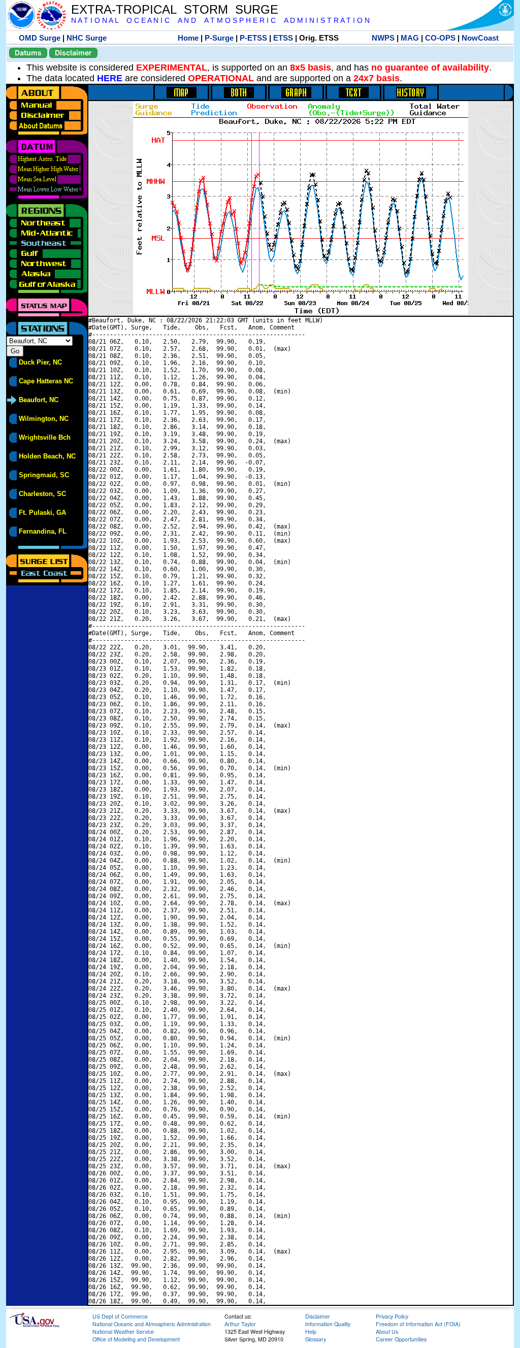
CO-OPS (440, 38)
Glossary (315, 1339)
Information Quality (327, 1324)
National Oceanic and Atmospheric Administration (151, 1324)
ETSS (283, 38)
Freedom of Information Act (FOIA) (418, 1324)
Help (310, 1331)
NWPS (383, 38)
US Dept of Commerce (120, 1316)
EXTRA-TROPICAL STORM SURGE (174, 9)
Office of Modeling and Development (136, 1339)
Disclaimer (73, 52)
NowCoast (480, 38)
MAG (410, 38)
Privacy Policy (392, 1316)
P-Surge (219, 38)
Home (188, 38)
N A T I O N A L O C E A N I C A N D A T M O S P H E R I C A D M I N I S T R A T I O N (220, 20)
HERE (109, 78)
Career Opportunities (401, 1339)
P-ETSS (253, 38)
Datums (28, 52)
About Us (387, 1331)
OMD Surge (39, 38)
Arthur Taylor (240, 1324)
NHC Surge (87, 38)
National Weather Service (123, 1331)
